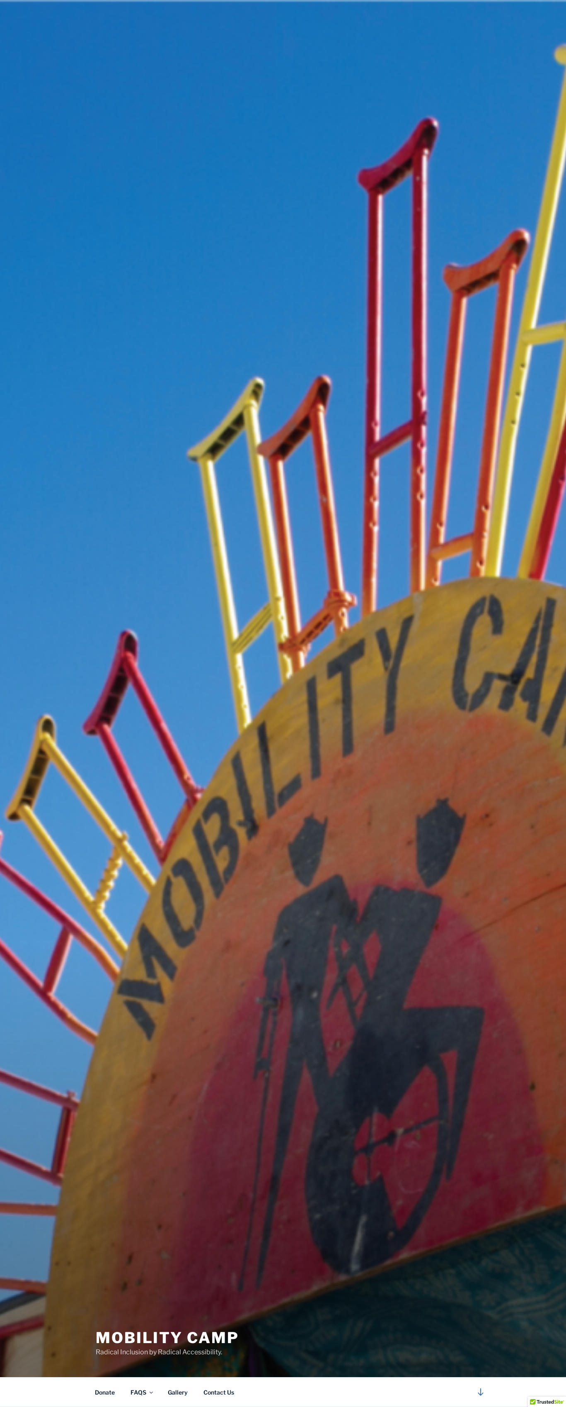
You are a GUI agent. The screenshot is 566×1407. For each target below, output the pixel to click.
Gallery (178, 1392)
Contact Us (218, 1392)
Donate (105, 1392)
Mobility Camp (167, 1338)
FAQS (138, 1392)
